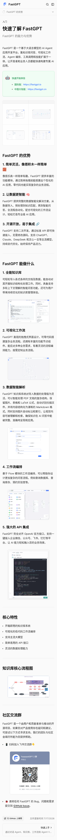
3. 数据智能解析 (14, 387)
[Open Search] (47, 4)
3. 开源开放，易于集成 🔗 (21, 224)
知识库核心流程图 (18, 668)
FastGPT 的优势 (17, 155)
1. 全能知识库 (12, 273)
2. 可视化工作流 (14, 330)
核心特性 (10, 617)
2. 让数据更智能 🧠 (16, 194)
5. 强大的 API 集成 (16, 527)
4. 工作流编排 (12, 467)
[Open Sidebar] (52, 4)
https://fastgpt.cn (37, 89)
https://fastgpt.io (32, 84)
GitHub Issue (21, 805)
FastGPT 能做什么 (18, 263)
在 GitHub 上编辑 (14, 818)
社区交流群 (12, 715)
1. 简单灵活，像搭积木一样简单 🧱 (25, 167)
